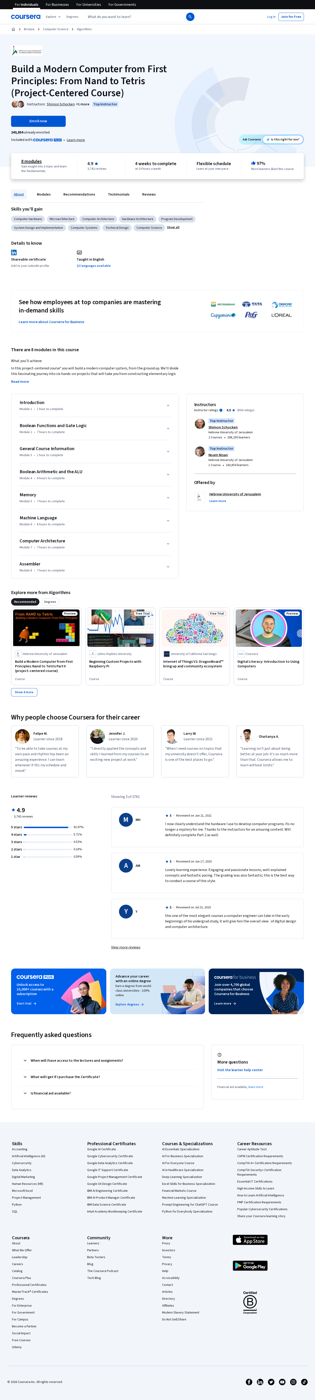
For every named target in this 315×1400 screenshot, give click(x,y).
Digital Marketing (23, 1177)
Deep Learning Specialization (182, 1177)
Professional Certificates (29, 1285)
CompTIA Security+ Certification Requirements (259, 1172)
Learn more (76, 140)
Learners (93, 1243)
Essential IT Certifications (255, 1181)
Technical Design (117, 228)
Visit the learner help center (240, 1070)
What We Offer (22, 1250)
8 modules (31, 161)
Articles (167, 1292)
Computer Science (55, 29)
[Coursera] (25, 17)
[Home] (13, 29)
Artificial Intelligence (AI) (28, 1156)
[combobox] (130, 16)
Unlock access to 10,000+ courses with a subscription (35, 989)
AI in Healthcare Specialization (182, 1170)
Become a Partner (24, 1326)
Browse (29, 29)
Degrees (18, 1298)
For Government (23, 1312)
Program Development (177, 219)
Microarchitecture (62, 219)
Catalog (17, 1271)
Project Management (26, 1197)
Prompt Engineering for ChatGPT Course (190, 1204)
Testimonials (118, 194)
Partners (93, 1250)
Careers (17, 1264)
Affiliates (168, 1305)
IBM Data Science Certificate (106, 1204)
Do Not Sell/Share (174, 1319)
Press (166, 1243)
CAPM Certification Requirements (260, 1156)
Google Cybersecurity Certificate (110, 1156)
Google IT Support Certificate (107, 1170)
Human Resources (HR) (27, 1184)
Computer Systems (84, 228)
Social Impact (21, 1333)
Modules (44, 194)
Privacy (167, 1264)
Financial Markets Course (179, 1191)
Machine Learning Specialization (184, 1197)
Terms (166, 1257)
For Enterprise (22, 1305)
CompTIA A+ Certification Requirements (264, 1163)
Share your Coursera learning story (261, 1216)
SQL (15, 1211)
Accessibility (171, 1278)
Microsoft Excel (22, 1191)
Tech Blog (94, 1278)
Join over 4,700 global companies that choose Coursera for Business (233, 989)
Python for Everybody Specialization (187, 1211)
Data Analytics (21, 1170)
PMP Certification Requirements (259, 1202)
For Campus (20, 1319)
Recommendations (79, 194)
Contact (167, 1285)
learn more (255, 1087)
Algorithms (84, 29)
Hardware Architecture (137, 219)
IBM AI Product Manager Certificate (111, 1197)
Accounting (19, 1149)
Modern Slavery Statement (180, 1312)
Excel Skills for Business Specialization (188, 1184)
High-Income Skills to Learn (255, 1188)
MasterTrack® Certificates (30, 1292)
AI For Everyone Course (178, 1163)
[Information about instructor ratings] (221, 410)
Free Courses (21, 1340)
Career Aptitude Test (252, 1149)
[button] (72, 17)
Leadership (19, 1257)
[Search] (190, 17)
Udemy (17, 1347)
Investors (168, 1250)
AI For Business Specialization (182, 1156)
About (19, 194)
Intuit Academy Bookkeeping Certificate (114, 1211)
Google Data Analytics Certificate (110, 1163)
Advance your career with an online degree (133, 979)
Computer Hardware (28, 219)
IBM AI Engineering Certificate (107, 1191)
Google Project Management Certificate (114, 1177)
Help (165, 1271)
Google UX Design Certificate (107, 1184)
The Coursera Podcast (102, 1271)
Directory (168, 1298)
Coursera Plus (21, 1278)
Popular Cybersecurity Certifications (262, 1209)
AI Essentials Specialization (180, 1149)
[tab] (25, 602)
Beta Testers (96, 1257)
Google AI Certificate (101, 1149)
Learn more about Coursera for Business (51, 321)
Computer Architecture (98, 219)
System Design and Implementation (38, 228)
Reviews (149, 194)
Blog (90, 1264)
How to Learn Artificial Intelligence (260, 1195)
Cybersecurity (22, 1163)
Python (17, 1204)
